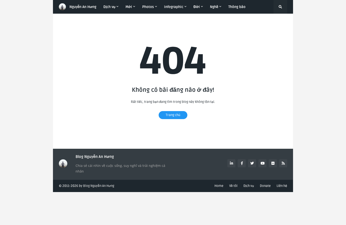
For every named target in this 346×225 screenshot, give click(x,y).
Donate (265, 186)
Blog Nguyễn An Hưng (98, 186)
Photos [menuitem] (148, 7)
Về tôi (233, 186)
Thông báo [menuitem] (236, 7)
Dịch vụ (248, 186)
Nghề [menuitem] (214, 7)
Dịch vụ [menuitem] (109, 7)
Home (218, 186)
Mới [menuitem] (128, 7)
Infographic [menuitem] (173, 7)
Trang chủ (173, 115)
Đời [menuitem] (196, 7)
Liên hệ (282, 186)
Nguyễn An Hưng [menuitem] (82, 7)
